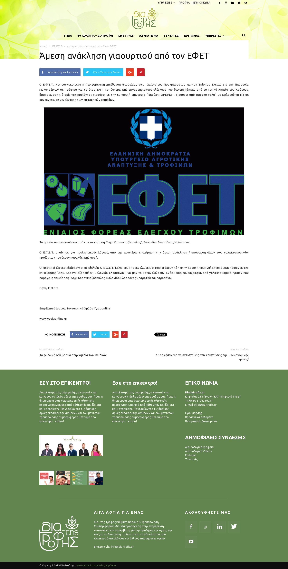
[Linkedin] (232, 2)
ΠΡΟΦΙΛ (184, 2)
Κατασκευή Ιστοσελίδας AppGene (96, 565)
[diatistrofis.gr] (144, 18)
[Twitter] (239, 2)
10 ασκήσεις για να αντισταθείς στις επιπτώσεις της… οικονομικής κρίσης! (202, 357)
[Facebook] (220, 2)
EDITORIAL (192, 35)
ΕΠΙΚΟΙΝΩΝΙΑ (201, 2)
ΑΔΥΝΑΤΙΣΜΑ (148, 35)
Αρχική (43, 46)
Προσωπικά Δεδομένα (199, 417)
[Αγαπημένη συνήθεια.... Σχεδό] (79, 478)
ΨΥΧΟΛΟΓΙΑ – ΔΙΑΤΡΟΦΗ (95, 35)
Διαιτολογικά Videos (198, 451)
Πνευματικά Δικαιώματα (201, 421)
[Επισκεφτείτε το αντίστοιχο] (46, 478)
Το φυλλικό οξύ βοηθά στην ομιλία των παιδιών (73, 355)
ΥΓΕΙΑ (67, 35)
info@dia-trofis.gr (122, 546)
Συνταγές (191, 459)
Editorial (190, 455)
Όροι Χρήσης (193, 413)
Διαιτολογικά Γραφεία (199, 447)
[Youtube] (246, 2)
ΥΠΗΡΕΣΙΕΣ (165, 2)
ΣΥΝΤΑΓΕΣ (171, 35)
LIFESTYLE (126, 35)
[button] (244, 35)
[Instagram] (226, 2)
